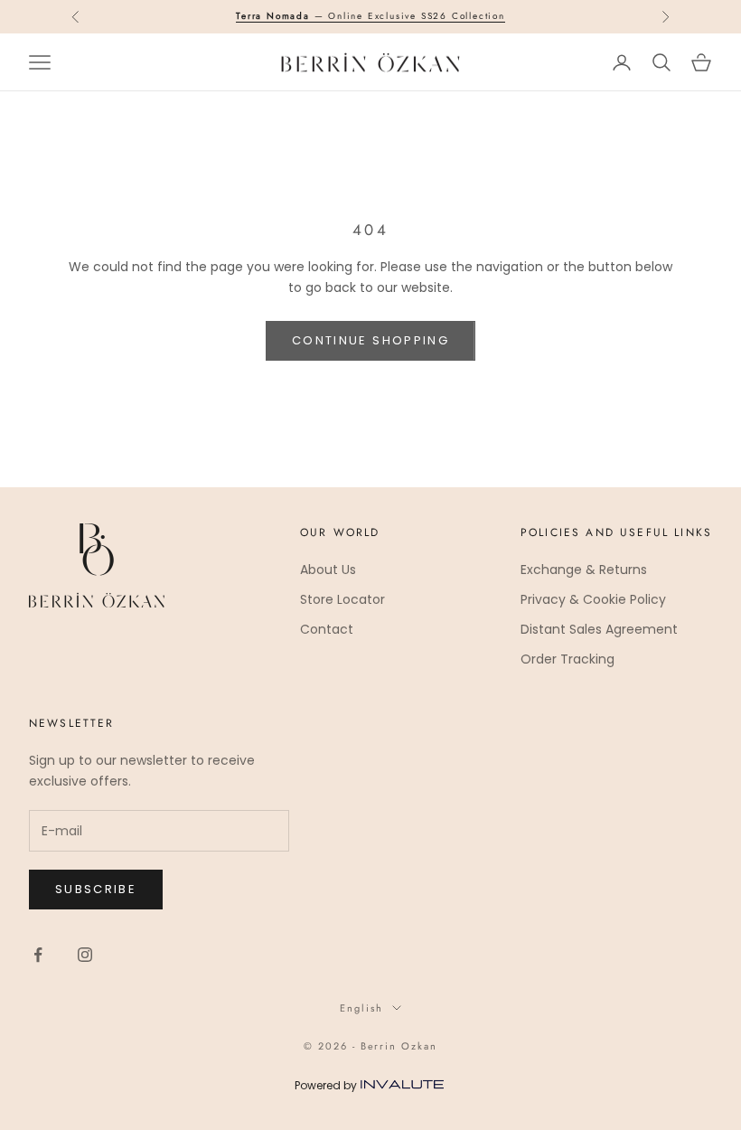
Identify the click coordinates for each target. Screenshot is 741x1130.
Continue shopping (370, 340)
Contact (326, 629)
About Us (328, 569)
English (361, 1008)
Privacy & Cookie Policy (593, 599)
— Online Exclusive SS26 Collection (370, 16)
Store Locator (342, 599)
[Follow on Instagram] (85, 955)
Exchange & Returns (584, 569)
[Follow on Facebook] (38, 955)
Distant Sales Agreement (599, 629)
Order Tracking (567, 659)
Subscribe (95, 889)
